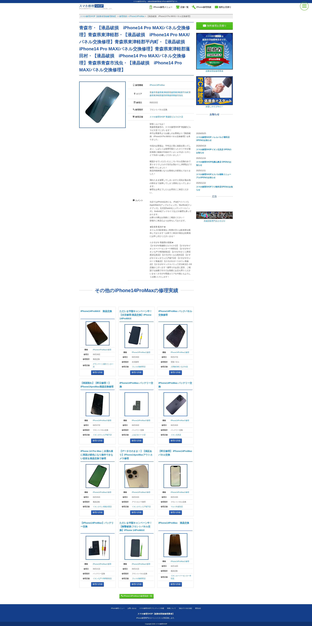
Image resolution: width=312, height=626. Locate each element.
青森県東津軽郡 (162, 92)
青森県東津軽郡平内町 (179, 92)
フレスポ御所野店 (139, 367)
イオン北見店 (176, 435)
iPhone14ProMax (157, 85)
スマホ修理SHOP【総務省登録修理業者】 (156, 614)
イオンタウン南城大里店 (102, 507)
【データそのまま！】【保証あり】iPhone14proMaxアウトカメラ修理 (136, 455)
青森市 (153, 92)
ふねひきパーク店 (139, 435)
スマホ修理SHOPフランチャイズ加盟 (151, 608)
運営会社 (198, 608)
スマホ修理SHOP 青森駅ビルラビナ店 (166, 117)
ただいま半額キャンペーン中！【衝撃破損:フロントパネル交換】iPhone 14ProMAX (136, 526)
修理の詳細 (97, 372)
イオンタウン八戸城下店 (102, 435)
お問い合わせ (132, 608)
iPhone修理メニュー (118, 608)
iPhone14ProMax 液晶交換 (173, 523)
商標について (171, 608)
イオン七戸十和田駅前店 (102, 578)
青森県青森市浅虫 (175, 95)
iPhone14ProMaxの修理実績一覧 (137, 596)
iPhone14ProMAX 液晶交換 (96, 311)
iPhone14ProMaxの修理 (102, 350)
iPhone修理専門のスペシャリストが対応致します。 (156, 618)
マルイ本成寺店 (177, 507)
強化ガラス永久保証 (185, 608)
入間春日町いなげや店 (179, 367)
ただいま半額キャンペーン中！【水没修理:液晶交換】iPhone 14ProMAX (136, 315)
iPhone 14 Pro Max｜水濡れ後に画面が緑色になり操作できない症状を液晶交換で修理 (97, 455)
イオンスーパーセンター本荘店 (181, 577)
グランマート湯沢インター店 (103, 365)
